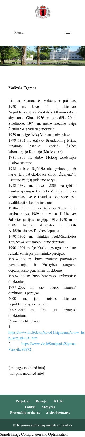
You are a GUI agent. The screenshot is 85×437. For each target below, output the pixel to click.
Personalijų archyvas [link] (25, 412)
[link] (42, 11)
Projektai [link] (23, 401)
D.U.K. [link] (59, 401)
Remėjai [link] (41, 401)
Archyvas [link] (48, 406)
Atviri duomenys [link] (58, 412)
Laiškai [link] (30, 406)
